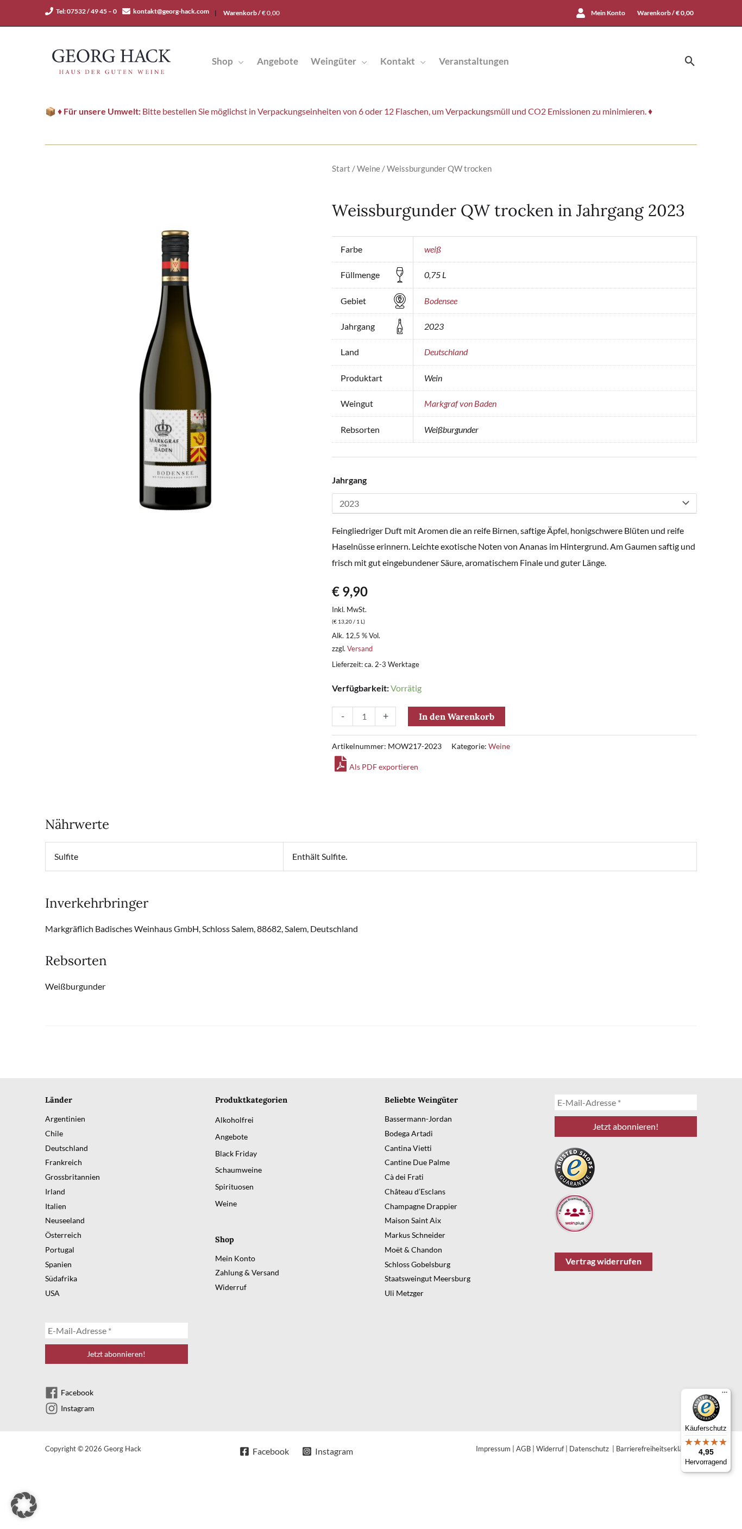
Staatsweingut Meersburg (427, 1278)
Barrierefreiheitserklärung (656, 1448)
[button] (238, 61)
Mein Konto (235, 1258)
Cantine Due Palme (417, 1162)
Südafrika (61, 1278)
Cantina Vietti (408, 1148)
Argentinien (65, 1118)
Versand (360, 648)
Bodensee (440, 300)
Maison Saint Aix (413, 1220)
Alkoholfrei (234, 1119)
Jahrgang (349, 480)
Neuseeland (65, 1220)
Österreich (63, 1234)
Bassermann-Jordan (418, 1118)
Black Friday (236, 1153)
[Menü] (724, 1394)
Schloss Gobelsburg (417, 1264)
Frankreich (63, 1162)
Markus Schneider (415, 1234)
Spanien (58, 1264)
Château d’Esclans (415, 1191)
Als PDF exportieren (383, 766)
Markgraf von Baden (460, 403)
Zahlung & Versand (247, 1272)
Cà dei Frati (404, 1176)
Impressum (493, 1448)
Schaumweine (238, 1169)
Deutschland (446, 352)
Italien (55, 1206)
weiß (432, 249)
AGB (523, 1448)
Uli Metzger (404, 1293)
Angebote (231, 1136)
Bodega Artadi (409, 1133)
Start (341, 168)
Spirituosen (234, 1186)
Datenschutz (590, 1448)
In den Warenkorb (456, 716)
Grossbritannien (72, 1176)
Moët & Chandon (413, 1249)
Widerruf (231, 1287)
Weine (368, 168)
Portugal (59, 1249)
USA (52, 1293)
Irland (55, 1191)
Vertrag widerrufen (603, 1261)
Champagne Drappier (421, 1206)
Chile (54, 1133)
